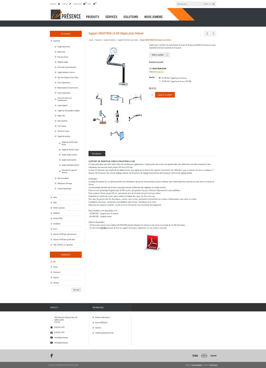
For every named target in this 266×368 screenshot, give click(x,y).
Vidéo (55, 202)
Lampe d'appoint (62, 105)
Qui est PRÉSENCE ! (101, 322)
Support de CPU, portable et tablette (68, 110)
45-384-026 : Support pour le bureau (174, 78)
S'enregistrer (53, 4)
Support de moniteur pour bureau (70, 143)
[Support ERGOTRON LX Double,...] (207, 33)
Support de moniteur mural (70, 149)
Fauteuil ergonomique (64, 188)
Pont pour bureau (62, 57)
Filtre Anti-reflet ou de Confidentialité (64, 99)
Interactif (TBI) (57, 218)
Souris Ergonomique (63, 82)
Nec (54, 261)
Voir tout (76, 290)
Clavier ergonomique (63, 93)
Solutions (98, 328)
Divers (55, 229)
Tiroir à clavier (61, 126)
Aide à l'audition (62, 121)
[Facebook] (50, 355)
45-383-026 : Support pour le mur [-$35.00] (176, 81)
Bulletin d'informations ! (102, 317)
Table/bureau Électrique (64, 183)
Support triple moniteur (69, 160)
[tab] (97, 153)
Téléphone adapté (62, 62)
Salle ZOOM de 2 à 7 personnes (63, 245)
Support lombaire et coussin (66, 72)
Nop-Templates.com (197, 365)
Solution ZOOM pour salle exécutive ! (65, 234)
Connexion (65, 4)
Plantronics (56, 272)
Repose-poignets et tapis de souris (67, 88)
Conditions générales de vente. (104, 333)
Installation (56, 223)
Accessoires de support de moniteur (69, 171)
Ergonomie (56, 41)
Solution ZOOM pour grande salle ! (64, 239)
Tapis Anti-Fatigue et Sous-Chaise (67, 77)
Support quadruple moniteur (70, 165)
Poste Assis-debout (63, 178)
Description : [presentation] (97, 153)
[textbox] (193, 4)
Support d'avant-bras (63, 46)
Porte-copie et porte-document (66, 67)
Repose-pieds (61, 52)
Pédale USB (61, 116)
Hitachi (55, 267)
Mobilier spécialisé (59, 208)
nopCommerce (214, 365)
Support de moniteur (63, 136)
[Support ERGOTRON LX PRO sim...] (213, 33)
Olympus (56, 283)
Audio (55, 197)
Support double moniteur (69, 155)
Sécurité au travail (63, 131)
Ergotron (159, 71)
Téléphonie (56, 213)
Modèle (152, 77)
